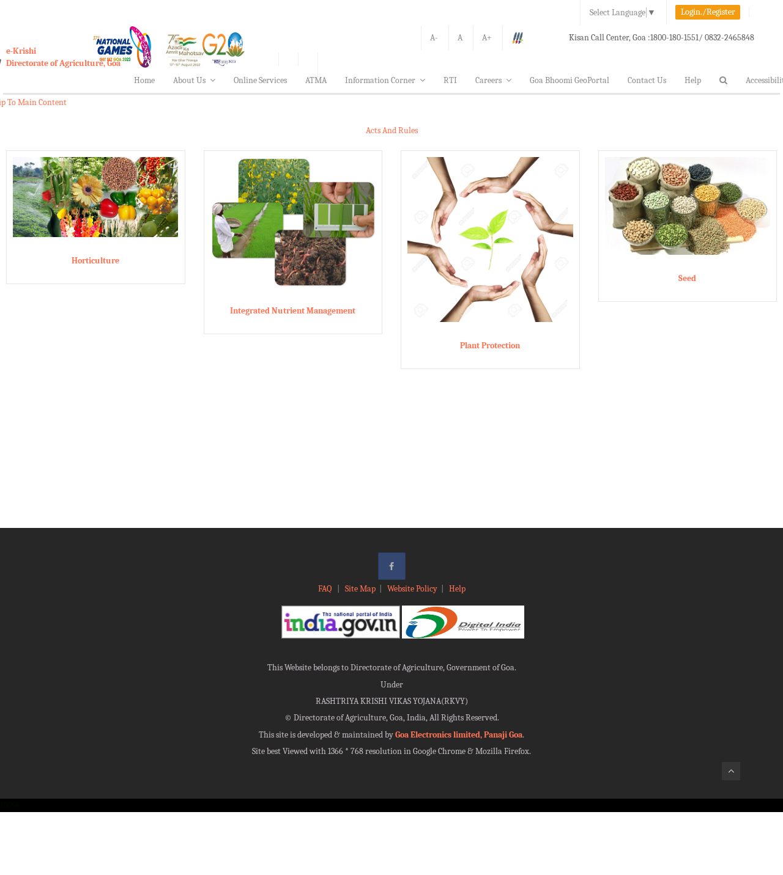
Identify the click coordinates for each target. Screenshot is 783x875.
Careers (488, 80)
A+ (487, 37)
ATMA (316, 80)
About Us (189, 80)
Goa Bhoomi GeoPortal (569, 80)
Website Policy (412, 589)
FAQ (325, 589)
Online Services (260, 80)
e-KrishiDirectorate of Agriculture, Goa (63, 57)
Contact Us (647, 80)
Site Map (360, 589)
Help (693, 80)
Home (144, 80)
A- (434, 37)
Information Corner (380, 80)
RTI (450, 80)
